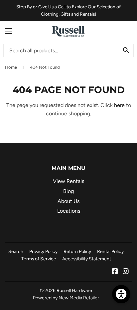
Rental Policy (110, 251)
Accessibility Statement (86, 258)
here (119, 105)
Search (15, 251)
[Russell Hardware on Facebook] (115, 272)
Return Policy (77, 251)
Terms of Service (38, 258)
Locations (68, 211)
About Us (68, 201)
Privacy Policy (43, 251)
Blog (68, 191)
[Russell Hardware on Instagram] (126, 272)
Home (11, 67)
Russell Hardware (74, 290)
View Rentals (68, 181)
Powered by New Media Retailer (66, 297)
